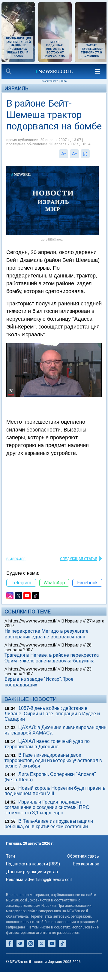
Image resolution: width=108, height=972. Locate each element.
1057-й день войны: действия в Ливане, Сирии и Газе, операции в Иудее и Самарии (52, 714)
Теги (10, 856)
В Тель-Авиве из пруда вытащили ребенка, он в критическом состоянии (48, 824)
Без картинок (86, 863)
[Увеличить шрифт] (74, 153)
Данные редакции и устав (32, 871)
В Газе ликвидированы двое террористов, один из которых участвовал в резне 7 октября (53, 760)
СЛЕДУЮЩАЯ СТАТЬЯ (78, 559)
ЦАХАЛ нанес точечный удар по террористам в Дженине (47, 744)
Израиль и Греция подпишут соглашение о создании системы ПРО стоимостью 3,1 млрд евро (46, 807)
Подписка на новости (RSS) (33, 863)
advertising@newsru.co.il (48, 879)
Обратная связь (83, 856)
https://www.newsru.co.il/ (32, 621)
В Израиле (16, 559)
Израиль (16, 88)
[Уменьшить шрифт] (63, 153)
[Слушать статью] (91, 153)
